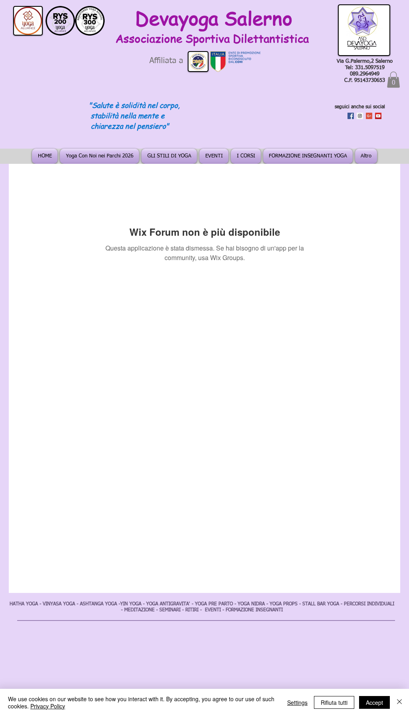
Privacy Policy (47, 706)
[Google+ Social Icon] (369, 116)
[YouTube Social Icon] (378, 116)
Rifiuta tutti (334, 702)
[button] (393, 80)
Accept (374, 702)
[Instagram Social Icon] (360, 116)
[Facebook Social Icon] (350, 116)
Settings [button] (297, 702)
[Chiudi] (399, 702)
